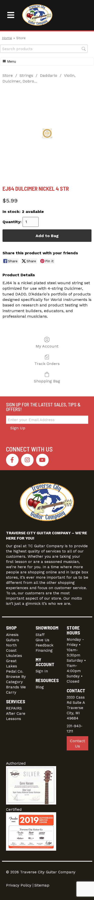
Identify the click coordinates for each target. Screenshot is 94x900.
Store (8, 75)
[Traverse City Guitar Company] (37, 15)
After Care (15, 713)
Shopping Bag (47, 381)
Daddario (48, 75)
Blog (40, 687)
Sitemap (41, 885)
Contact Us (77, 743)
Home (7, 38)
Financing (44, 650)
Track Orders (47, 363)
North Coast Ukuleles (14, 650)
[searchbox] (44, 49)
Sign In (42, 671)
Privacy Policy (18, 885)
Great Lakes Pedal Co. (14, 666)
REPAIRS (14, 708)
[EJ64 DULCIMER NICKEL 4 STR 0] (47, 133)
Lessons (13, 719)
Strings (26, 75)
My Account (47, 346)
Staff (40, 634)
